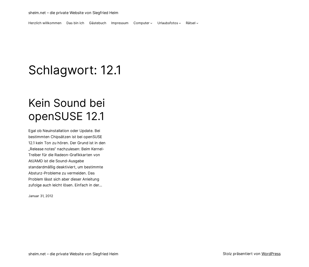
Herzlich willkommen (44, 23)
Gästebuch (97, 23)
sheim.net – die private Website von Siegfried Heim (73, 12)
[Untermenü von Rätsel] (197, 23)
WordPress (271, 253)
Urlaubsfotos (167, 23)
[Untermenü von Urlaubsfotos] (180, 23)
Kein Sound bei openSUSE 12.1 (66, 110)
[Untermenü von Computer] (151, 23)
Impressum (119, 23)
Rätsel (190, 23)
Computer (141, 23)
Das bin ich (75, 23)
